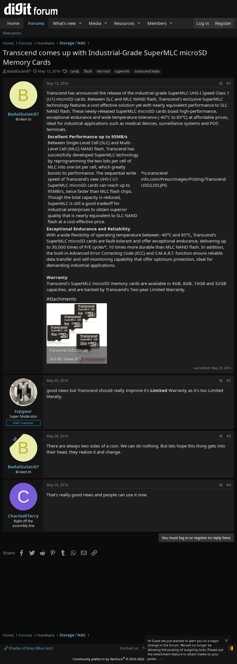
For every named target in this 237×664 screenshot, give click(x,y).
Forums (36, 23)
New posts (12, 33)
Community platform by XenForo (118, 659)
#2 (229, 380)
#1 (229, 83)
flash (88, 71)
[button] (80, 23)
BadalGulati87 (19, 71)
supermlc (122, 71)
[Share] (221, 83)
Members (156, 23)
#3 (229, 436)
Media (95, 23)
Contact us (129, 648)
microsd (103, 71)
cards (74, 71)
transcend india (147, 71)
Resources (124, 23)
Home (13, 23)
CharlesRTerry (23, 516)
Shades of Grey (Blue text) (30, 648)
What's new (64, 23)
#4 (229, 484)
